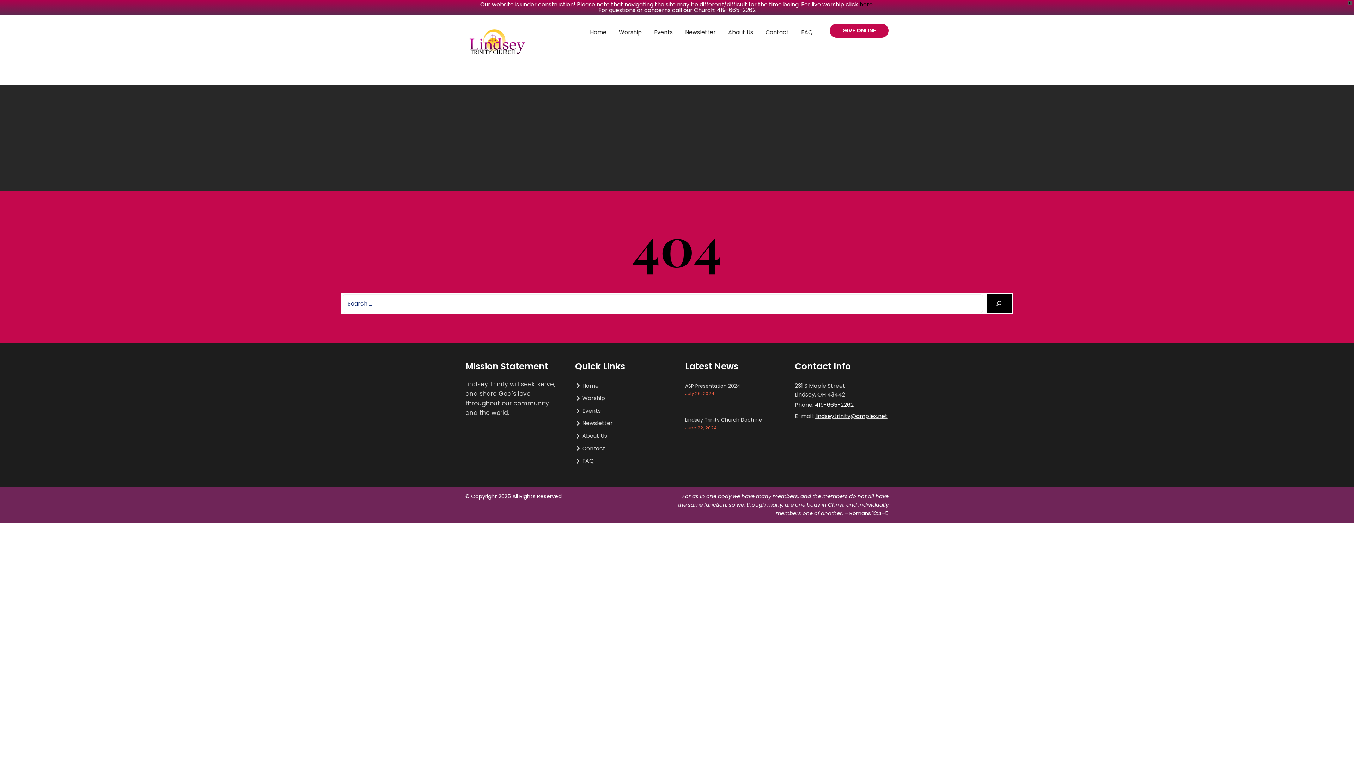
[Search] (999, 303)
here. (867, 4)
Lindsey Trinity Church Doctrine (723, 419)
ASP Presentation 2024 (712, 385)
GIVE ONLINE (859, 30)
